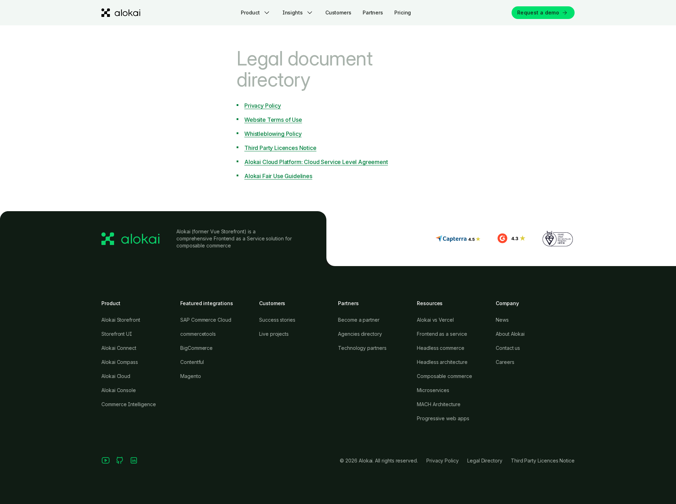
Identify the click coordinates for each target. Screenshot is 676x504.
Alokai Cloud (115, 376)
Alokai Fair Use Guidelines (278, 175)
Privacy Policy (262, 105)
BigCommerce (196, 348)
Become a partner (359, 320)
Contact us (508, 348)
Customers (338, 12)
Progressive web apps (443, 418)
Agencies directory (360, 334)
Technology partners (362, 348)
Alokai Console (118, 390)
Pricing (402, 12)
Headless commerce (440, 348)
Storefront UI (116, 334)
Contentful (192, 362)
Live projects (274, 334)
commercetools (198, 334)
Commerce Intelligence (128, 404)
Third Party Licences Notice (280, 147)
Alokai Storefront (120, 320)
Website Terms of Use (273, 119)
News (502, 320)
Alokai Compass (119, 362)
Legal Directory (484, 461)
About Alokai (510, 334)
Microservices (433, 390)
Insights (292, 12)
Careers (505, 362)
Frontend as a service (442, 334)
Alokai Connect (118, 348)
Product (250, 12)
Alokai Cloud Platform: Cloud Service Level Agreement (316, 161)
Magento (190, 376)
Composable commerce (444, 376)
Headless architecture (442, 362)
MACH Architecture (439, 404)
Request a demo (538, 12)
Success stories (277, 320)
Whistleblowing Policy (273, 133)
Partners (373, 12)
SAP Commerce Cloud (205, 320)
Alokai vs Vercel (435, 320)
